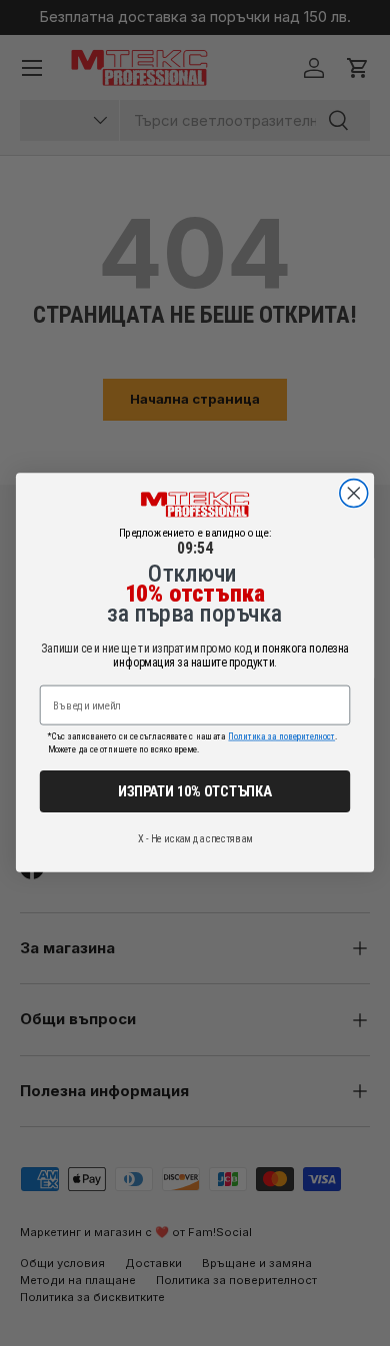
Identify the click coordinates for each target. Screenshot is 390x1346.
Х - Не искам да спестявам (195, 838)
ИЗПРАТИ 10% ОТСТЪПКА (195, 791)
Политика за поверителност (281, 736)
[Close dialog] (354, 494)
